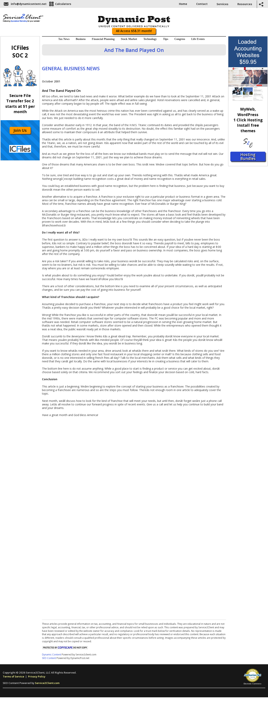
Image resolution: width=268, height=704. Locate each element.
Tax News (63, 39)
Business (81, 39)
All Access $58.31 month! (134, 31)
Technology (150, 39)
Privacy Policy (36, 676)
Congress (179, 39)
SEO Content (49, 658)
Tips (165, 39)
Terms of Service (13, 676)
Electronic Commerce (252, 684)
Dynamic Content (51, 654)
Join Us (20, 130)
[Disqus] (134, 466)
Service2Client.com (47, 683)
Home (183, 4)
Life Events (198, 39)
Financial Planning (103, 39)
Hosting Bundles (248, 156)
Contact (202, 4)
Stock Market (129, 39)
